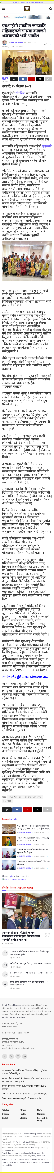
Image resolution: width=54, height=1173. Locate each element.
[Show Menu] (3, 8)
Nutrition (41, 1114)
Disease (5, 1114)
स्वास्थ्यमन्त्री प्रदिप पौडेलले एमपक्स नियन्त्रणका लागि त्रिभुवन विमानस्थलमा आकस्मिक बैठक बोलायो (21, 936)
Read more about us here (13, 1017)
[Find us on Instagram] (18, 1056)
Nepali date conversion (11, 1153)
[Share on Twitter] (40, 79)
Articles (5, 1110)
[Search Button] (50, 8)
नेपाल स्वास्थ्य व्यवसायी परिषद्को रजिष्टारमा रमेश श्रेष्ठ (21, 1098)
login (11, 876)
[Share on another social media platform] (48, 79)
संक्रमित (20, 93)
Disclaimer (45, 1162)
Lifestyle (23, 1118)
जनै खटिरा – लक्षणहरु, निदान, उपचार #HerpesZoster (30, 963)
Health (23, 1114)
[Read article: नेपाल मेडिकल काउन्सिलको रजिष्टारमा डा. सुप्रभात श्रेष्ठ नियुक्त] (9, 853)
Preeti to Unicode (9, 1162)
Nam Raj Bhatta (17, 42)
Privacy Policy (24, 1162)
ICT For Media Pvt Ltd (21, 1142)
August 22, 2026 (39, 856)
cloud (32, 1147)
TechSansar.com (8, 1150)
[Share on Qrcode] (31, 79)
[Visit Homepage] (27, 8)
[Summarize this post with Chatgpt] (14, 79)
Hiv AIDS (7, 801)
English (5, 1118)
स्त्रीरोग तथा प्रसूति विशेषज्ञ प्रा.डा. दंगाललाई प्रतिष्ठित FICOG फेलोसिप (33, 839)
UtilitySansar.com (38, 1156)
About (4, 1159)
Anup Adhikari (15, 797)
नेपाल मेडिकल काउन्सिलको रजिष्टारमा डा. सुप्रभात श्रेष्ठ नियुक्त (24, 1093)
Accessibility (7, 1165)
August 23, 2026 (39, 844)
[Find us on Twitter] (11, 1056)
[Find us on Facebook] (4, 1056)
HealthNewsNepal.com (12, 1005)
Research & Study (42, 1119)
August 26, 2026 (39, 832)
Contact (13, 1159)
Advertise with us (39, 1159)
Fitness (23, 1110)
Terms (35, 1162)
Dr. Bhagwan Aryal (33, 797)
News (39, 1110)
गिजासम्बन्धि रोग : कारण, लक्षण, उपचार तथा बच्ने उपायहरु (31, 972)
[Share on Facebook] (23, 79)
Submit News (24, 1159)
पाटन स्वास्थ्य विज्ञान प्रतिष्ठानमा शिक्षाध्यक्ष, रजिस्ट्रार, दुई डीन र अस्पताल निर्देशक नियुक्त (33, 827)
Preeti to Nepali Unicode (34, 1153)
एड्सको (47, 146)
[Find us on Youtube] (24, 1056)
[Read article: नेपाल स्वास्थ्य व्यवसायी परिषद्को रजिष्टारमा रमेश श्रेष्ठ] (9, 865)
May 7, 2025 (32, 42)
